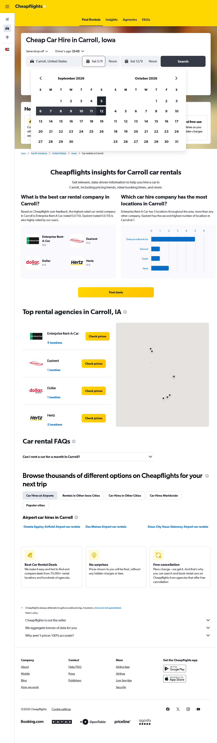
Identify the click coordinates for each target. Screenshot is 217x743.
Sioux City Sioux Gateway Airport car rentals (178, 526)
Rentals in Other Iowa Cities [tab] (81, 495)
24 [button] (81, 131)
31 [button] (176, 141)
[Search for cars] (7, 28)
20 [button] (40, 131)
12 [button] (101, 111)
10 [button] (81, 111)
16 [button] (71, 121)
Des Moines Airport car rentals (106, 526)
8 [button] (61, 111)
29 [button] (61, 141)
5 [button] (101, 101)
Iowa (74, 153)
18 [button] (91, 121)
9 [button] (71, 111)
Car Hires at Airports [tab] (40, 495)
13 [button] (40, 121)
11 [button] (91, 111)
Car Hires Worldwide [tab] (164, 495)
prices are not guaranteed (107, 607)
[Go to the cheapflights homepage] (31, 6)
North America (39, 153)
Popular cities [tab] (35, 505)
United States (59, 153)
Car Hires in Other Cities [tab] (125, 495)
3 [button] (81, 101)
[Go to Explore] (7, 37)
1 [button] (61, 101)
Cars (23, 153)
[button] (7, 6)
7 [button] (51, 111)
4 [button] (91, 101)
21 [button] (51, 131)
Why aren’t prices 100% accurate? (49, 635)
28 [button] (51, 141)
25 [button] (91, 131)
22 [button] (61, 131)
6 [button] (40, 111)
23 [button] (71, 131)
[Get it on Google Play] (174, 668)
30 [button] (71, 141)
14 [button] (51, 121)
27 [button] (40, 141)
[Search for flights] (7, 19)
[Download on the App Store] (174, 679)
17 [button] (81, 121)
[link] (116, 292)
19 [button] (101, 121)
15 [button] (61, 121)
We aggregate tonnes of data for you (51, 628)
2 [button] (71, 101)
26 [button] (101, 131)
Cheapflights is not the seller (45, 620)
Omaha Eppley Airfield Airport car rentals (52, 526)
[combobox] (37, 51)
